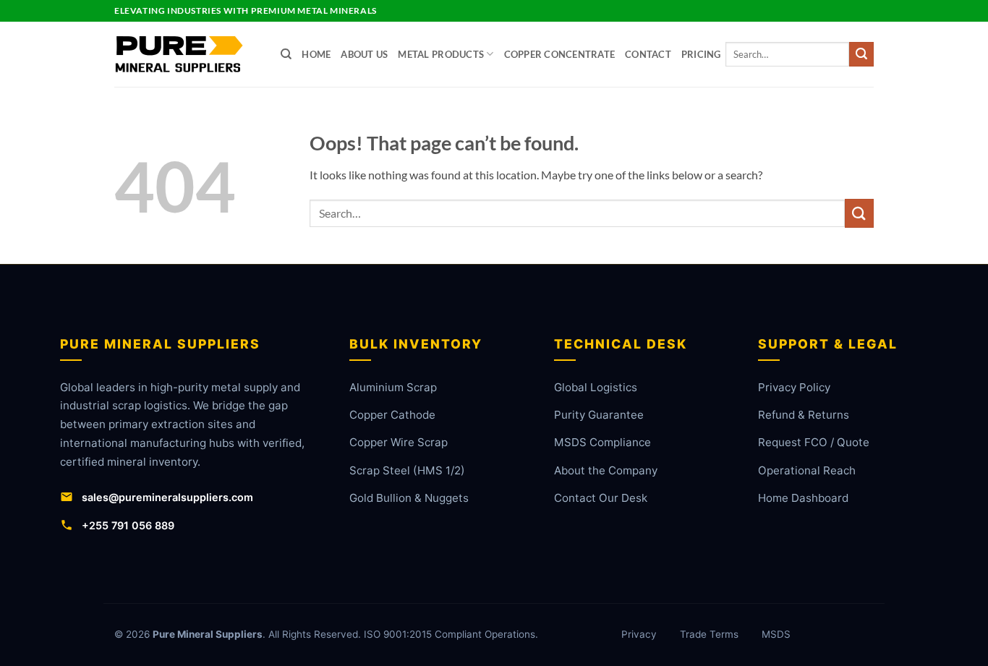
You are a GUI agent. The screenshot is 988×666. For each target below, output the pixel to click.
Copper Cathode (392, 415)
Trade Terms (709, 634)
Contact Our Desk (600, 498)
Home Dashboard (803, 498)
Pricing (701, 54)
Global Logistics (595, 387)
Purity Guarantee (599, 415)
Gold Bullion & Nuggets (409, 498)
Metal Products (441, 54)
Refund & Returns (803, 415)
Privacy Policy (794, 387)
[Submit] (861, 54)
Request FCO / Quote (813, 442)
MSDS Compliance (602, 442)
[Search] (286, 54)
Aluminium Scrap (393, 387)
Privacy (639, 634)
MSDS (776, 634)
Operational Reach (807, 470)
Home (316, 54)
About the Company (605, 470)
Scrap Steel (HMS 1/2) (407, 470)
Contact (648, 54)
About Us (364, 54)
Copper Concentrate (560, 54)
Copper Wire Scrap (398, 442)
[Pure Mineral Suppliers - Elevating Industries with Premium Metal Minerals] (186, 54)
